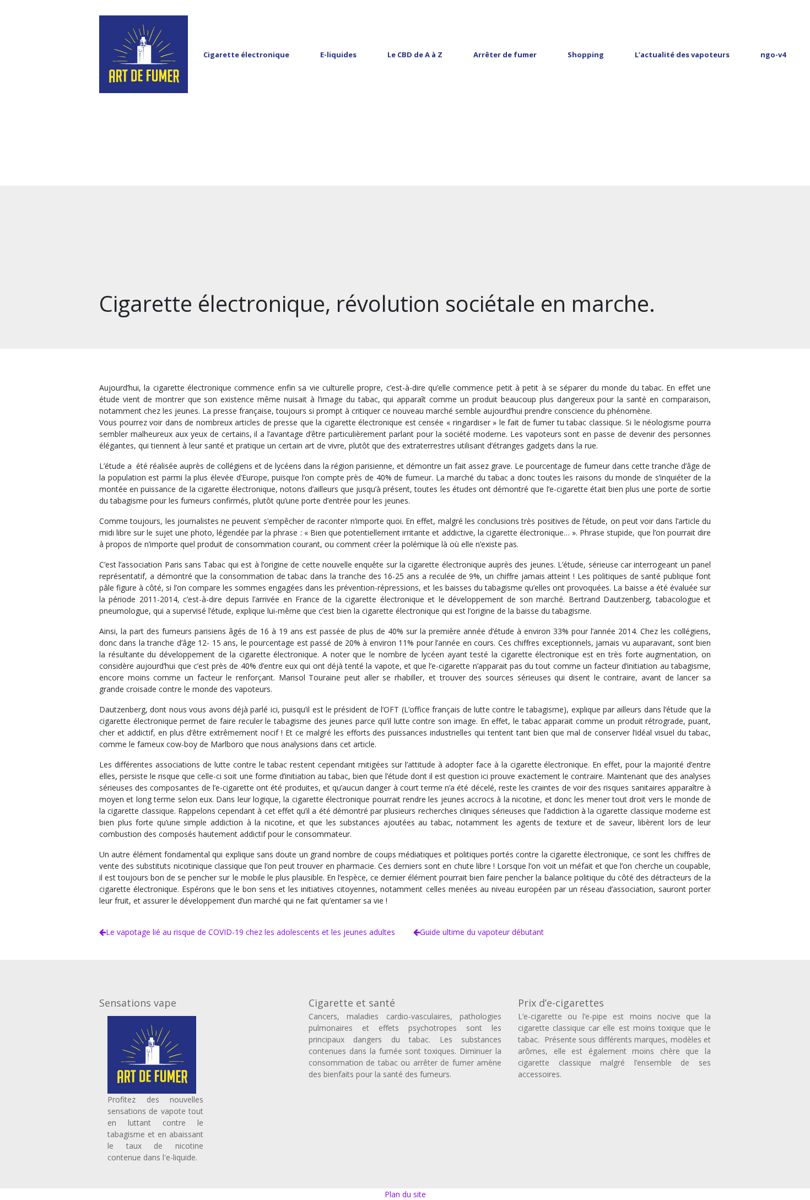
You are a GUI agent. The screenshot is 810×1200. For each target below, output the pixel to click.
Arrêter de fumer (505, 55)
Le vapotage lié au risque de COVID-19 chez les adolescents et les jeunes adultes (250, 932)
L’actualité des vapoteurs (682, 55)
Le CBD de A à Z (414, 55)
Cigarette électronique (246, 55)
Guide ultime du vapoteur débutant (482, 932)
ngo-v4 (773, 55)
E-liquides (338, 55)
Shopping (586, 55)
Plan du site (405, 1194)
